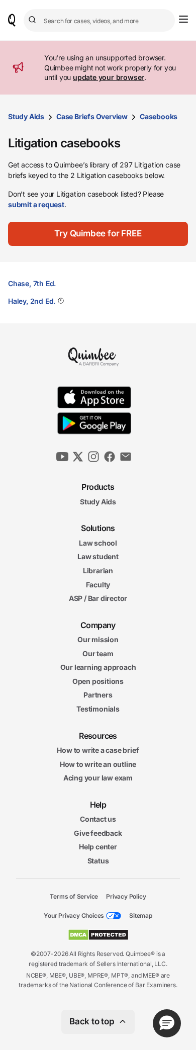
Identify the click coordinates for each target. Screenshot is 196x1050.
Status (98, 860)
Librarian (98, 570)
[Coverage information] (59, 300)
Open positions (98, 681)
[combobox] (99, 20)
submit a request (36, 204)
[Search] (34, 20)
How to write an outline (98, 764)
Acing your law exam (98, 777)
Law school (98, 543)
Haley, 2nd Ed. (31, 301)
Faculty (98, 584)
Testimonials (98, 709)
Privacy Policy (126, 896)
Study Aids (26, 116)
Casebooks (158, 116)
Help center (98, 846)
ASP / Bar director (98, 598)
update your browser (108, 77)
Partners (97, 694)
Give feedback (98, 833)
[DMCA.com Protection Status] (98, 935)
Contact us (98, 819)
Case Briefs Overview (92, 116)
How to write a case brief (98, 750)
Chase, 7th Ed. (32, 283)
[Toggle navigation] (183, 19)
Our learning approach (98, 667)
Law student (98, 556)
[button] (98, 234)
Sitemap (140, 915)
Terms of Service (74, 896)
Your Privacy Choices (74, 915)
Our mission (98, 639)
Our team (97, 653)
